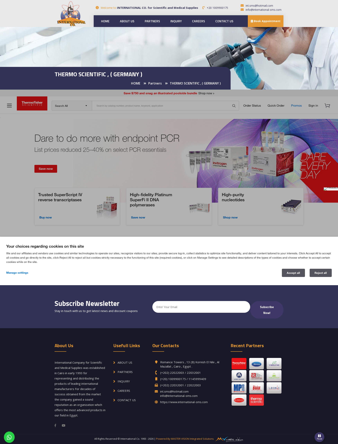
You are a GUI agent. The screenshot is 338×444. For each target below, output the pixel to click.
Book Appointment (266, 21)
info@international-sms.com (263, 10)
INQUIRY (176, 21)
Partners (155, 83)
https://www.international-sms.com (184, 402)
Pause (319, 438)
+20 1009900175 (217, 8)
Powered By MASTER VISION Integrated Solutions (185, 438)
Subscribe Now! (267, 310)
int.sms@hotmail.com (259, 5)
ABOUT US (127, 21)
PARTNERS (152, 21)
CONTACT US (224, 21)
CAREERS (198, 21)
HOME (105, 21)
